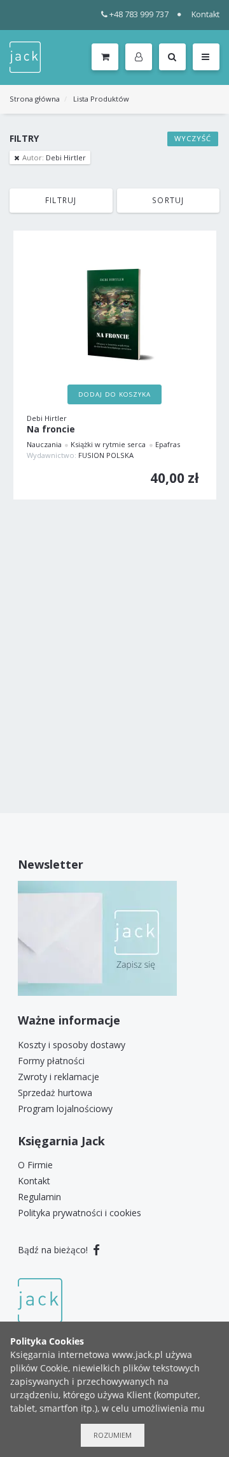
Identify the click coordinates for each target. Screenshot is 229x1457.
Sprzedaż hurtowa (55, 1093)
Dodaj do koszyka (114, 394)
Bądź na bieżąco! (54, 1250)
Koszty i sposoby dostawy (71, 1045)
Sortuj (168, 200)
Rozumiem (113, 1435)
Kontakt (205, 14)
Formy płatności (51, 1061)
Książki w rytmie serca (108, 444)
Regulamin (39, 1197)
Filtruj (60, 200)
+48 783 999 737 (139, 14)
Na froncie (51, 429)
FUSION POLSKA (106, 455)
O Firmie (35, 1165)
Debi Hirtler (54, 157)
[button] (140, 57)
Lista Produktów (101, 98)
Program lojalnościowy (65, 1108)
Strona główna (35, 98)
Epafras (167, 444)
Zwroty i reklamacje (58, 1077)
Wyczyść (193, 138)
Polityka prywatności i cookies (79, 1213)
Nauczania (44, 444)
